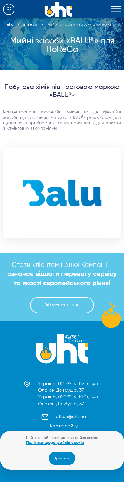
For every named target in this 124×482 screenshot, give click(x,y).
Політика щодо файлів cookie (55, 442)
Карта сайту (64, 426)
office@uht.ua (71, 416)
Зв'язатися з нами (62, 305)
